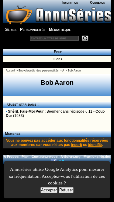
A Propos (11, 156)
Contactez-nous (44, 156)
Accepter (49, 190)
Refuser (66, 190)
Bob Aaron (74, 70)
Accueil (10, 70)
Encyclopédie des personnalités (39, 70)
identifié (95, 145)
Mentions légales (97, 156)
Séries (10, 29)
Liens (57, 59)
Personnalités (32, 29)
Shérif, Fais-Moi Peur (26, 111)
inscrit (76, 145)
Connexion (97, 2)
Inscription (70, 2)
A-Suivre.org (70, 156)
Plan (25, 156)
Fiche (57, 52)
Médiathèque (60, 29)
